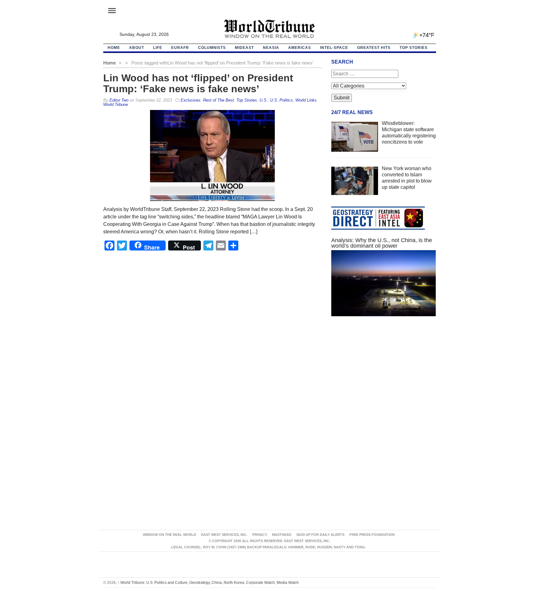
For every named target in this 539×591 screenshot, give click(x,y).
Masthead (281, 534)
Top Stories (414, 47)
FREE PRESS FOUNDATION (372, 534)
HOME (114, 47)
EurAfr (180, 47)
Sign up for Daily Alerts (320, 534)
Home (109, 62)
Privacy (259, 534)
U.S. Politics (281, 100)
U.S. (264, 100)
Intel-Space (334, 47)
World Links (306, 100)
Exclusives (191, 100)
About (136, 47)
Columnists (212, 47)
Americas (299, 47)
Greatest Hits (374, 47)
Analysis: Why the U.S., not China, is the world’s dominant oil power (381, 243)
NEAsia (271, 47)
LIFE (157, 47)
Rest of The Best (218, 100)
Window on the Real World (169, 534)
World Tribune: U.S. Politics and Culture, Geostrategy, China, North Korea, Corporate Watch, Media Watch (208, 582)
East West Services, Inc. (224, 534)
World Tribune (115, 104)
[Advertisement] (383, 380)
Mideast (244, 47)
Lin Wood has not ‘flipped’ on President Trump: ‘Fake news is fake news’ (198, 83)
